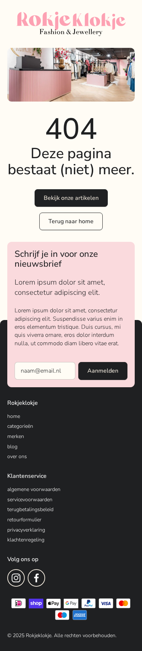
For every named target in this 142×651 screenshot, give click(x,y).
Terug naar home (71, 221)
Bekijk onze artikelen (71, 198)
